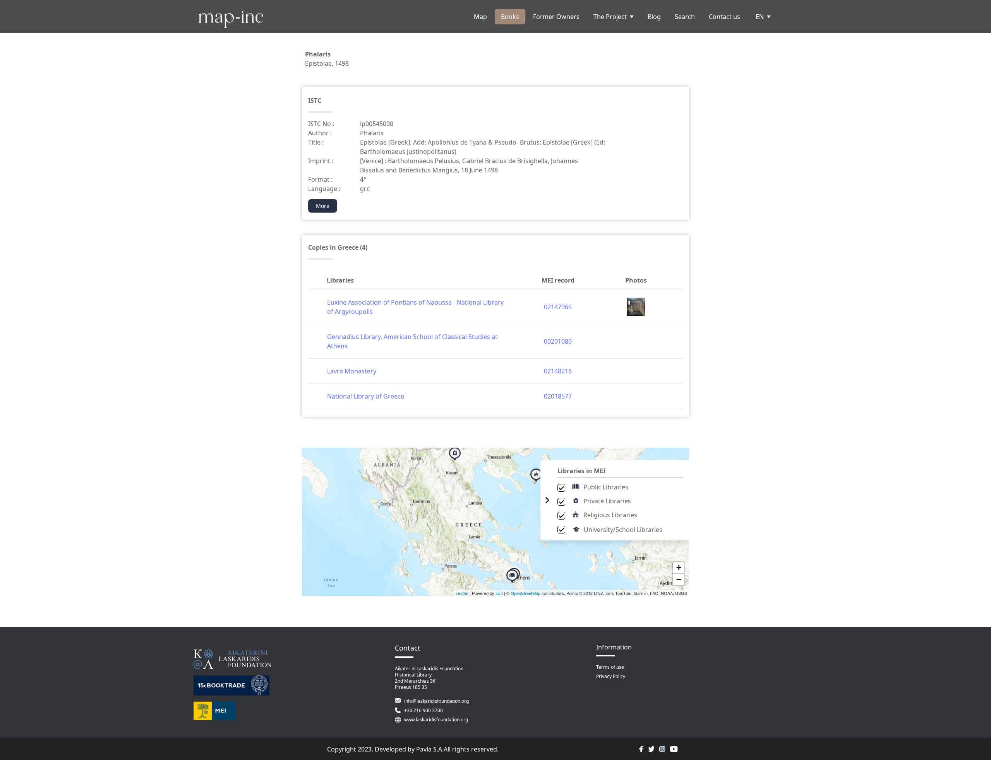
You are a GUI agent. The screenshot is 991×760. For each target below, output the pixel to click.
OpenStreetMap (525, 593)
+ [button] (678, 568)
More (322, 206)
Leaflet (462, 593)
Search (685, 16)
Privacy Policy (610, 676)
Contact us (724, 16)
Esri (499, 593)
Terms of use (610, 667)
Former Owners (556, 16)
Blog (654, 16)
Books (510, 16)
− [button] (678, 579)
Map (480, 16)
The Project (610, 16)
